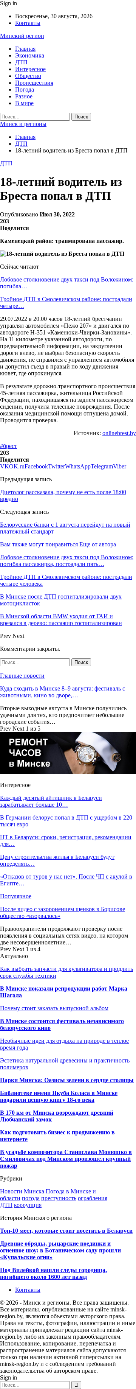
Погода (24, 89)
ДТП (21, 62)
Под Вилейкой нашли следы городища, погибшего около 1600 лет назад (53, 1273)
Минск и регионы (23, 124)
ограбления (92, 1198)
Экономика (29, 55)
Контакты (27, 23)
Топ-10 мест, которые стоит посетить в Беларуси (66, 1230)
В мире (24, 103)
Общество (28, 76)
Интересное (30, 69)
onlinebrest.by (119, 433)
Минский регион (22, 36)
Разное (23, 96)
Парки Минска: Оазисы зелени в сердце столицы (67, 1080)
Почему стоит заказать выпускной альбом (54, 1008)
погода (31, 1198)
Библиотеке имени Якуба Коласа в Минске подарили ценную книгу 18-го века (58, 1096)
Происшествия (34, 82)
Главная (25, 48)
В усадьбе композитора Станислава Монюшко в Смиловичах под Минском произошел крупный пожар (66, 1159)
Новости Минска (22, 1191)
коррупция (28, 1205)
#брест (8, 446)
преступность (58, 1198)
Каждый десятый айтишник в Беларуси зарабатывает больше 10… (51, 801)
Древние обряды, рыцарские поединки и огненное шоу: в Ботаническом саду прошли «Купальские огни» (60, 1250)
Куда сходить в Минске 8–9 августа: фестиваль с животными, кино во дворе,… (62, 691)
